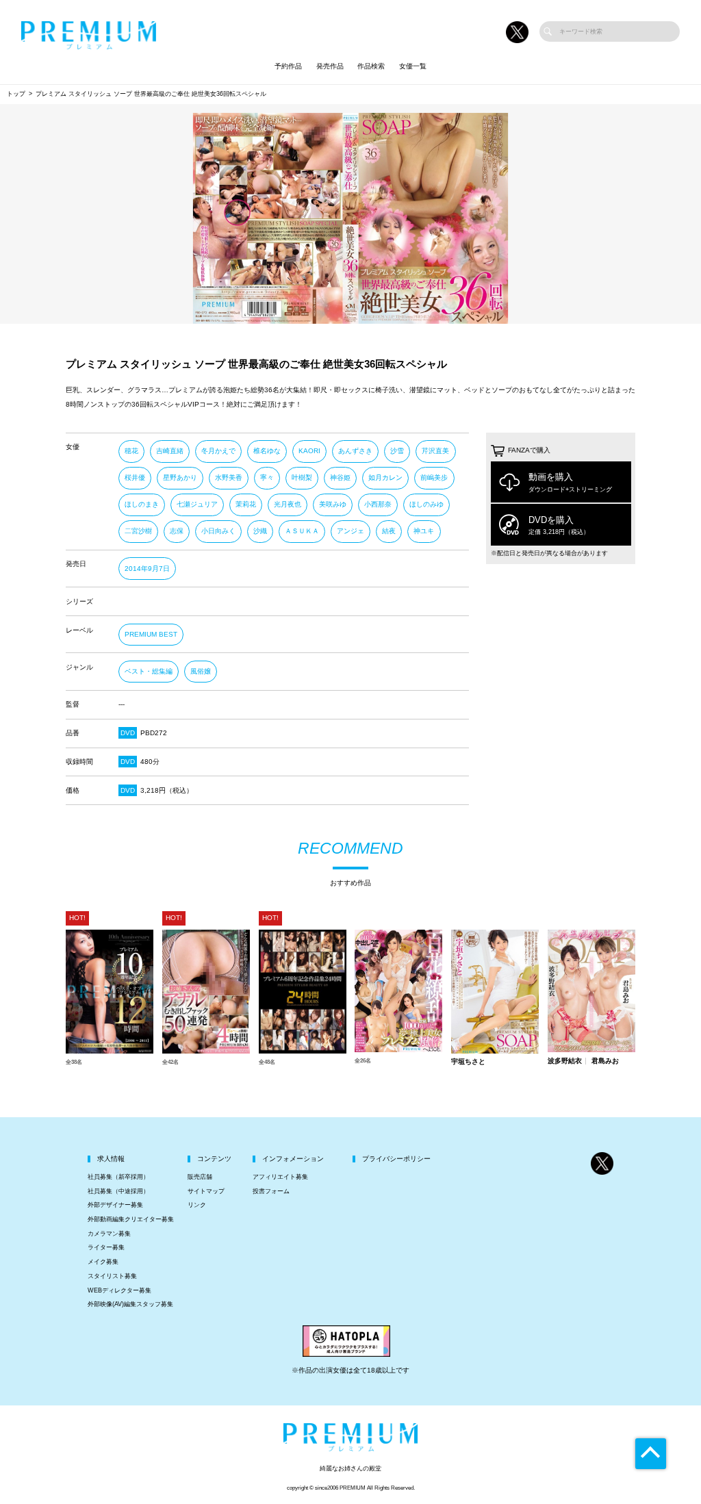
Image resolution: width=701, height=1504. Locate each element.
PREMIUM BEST (151, 634)
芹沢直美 (435, 451)
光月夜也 (287, 504)
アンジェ (350, 531)
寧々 (267, 477)
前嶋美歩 (434, 477)
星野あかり (180, 477)
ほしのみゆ (426, 504)
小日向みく (218, 531)
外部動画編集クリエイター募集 (131, 1219)
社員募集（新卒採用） (118, 1176)
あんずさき (355, 451)
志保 (176, 531)
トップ (16, 93)
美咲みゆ (332, 504)
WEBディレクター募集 (119, 1290)
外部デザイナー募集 (115, 1204)
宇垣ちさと (468, 1061)
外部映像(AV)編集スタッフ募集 (130, 1304)
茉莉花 (245, 504)
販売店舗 (200, 1176)
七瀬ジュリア (197, 504)
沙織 (260, 531)
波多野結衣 (565, 1061)
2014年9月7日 (147, 568)
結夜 (389, 531)
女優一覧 (412, 66)
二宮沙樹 (138, 531)
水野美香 (228, 477)
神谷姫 (340, 477)
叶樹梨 (302, 477)
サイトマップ (206, 1191)
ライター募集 (106, 1247)
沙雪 (397, 451)
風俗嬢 (200, 671)
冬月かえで (218, 451)
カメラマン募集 (109, 1233)
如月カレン (385, 477)
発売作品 (330, 66)
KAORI (309, 451)
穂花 (131, 451)
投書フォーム (271, 1191)
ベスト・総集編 (149, 671)
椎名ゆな (267, 451)
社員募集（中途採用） (118, 1191)
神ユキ (423, 531)
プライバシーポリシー (396, 1158)
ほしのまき (142, 504)
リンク (197, 1204)
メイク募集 (103, 1261)
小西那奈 (378, 504)
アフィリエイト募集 (280, 1176)
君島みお (605, 1061)
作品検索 (371, 66)
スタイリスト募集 (112, 1276)
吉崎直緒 (169, 451)
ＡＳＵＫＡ (302, 531)
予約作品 (288, 66)
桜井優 (135, 477)
